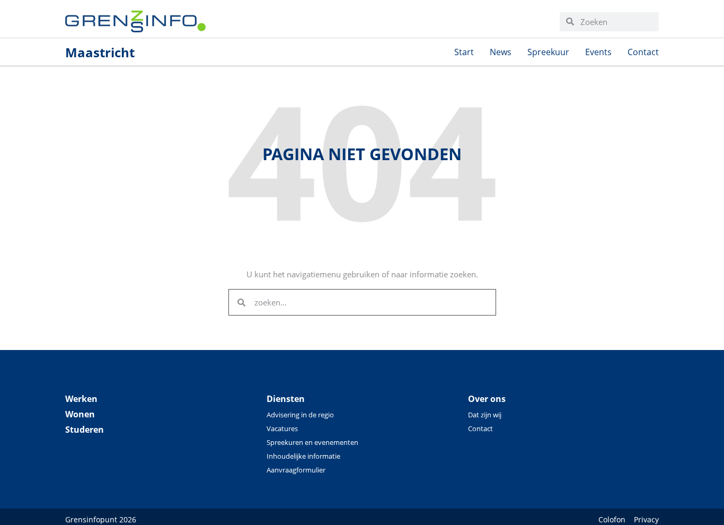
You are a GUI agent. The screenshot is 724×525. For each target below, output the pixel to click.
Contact (643, 52)
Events (598, 52)
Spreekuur (548, 52)
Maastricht (100, 52)
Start (464, 52)
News (500, 52)
